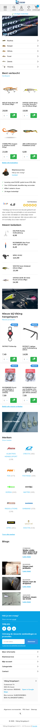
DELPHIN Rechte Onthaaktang (19, 232)
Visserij (10, 67)
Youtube (14, 629)
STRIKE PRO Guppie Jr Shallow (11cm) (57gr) (9, 145)
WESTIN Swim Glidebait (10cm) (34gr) (22, 267)
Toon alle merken (8, 534)
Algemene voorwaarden (12, 709)
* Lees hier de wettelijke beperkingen (14, 645)
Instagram (9, 629)
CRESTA (29, 454)
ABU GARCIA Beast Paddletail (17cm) (30, 144)
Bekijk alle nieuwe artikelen (12, 406)
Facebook (4, 629)
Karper (10, 46)
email (14, 619)
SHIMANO (29, 508)
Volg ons (6, 624)
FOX (11, 476)
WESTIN (29, 528)
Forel (9, 56)
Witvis (9, 51)
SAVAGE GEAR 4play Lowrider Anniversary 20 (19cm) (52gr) (30, 104)
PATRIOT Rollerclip (9, 346)
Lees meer (27, 557)
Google (34, 726)
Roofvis (10, 41)
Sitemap (34, 709)
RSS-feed (26, 709)
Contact (15, 175)
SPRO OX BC (17, 255)
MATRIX (29, 492)
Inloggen (21, 10)
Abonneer (31, 642)
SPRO (11, 528)
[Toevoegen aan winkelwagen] (13, 115)
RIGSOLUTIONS (11, 509)
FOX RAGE (29, 476)
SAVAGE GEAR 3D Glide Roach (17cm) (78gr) (21, 279)
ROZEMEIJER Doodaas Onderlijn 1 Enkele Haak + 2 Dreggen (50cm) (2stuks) (30, 390)
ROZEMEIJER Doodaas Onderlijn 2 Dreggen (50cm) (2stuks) (9, 390)
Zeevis (9, 62)
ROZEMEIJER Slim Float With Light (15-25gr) (21, 243)
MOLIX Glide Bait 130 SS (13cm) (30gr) (10, 103)
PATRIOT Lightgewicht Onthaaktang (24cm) (30, 348)
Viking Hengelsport (22, 721)
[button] (4, 34)
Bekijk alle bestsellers (10, 163)
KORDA (11, 492)
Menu (5, 10)
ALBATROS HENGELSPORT (11, 456)
